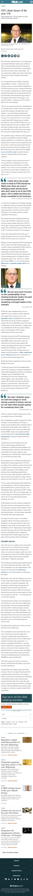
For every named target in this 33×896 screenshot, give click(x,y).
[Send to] (15, 56)
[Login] (31, 1)
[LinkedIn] (8, 56)
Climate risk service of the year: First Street (11, 811)
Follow (16, 711)
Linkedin (9, 879)
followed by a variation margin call (13, 263)
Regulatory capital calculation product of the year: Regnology (10, 742)
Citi (16, 722)
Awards (3, 6)
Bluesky (18, 879)
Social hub (24, 879)
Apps (21, 879)
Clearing (21, 722)
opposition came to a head (9, 318)
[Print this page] (18, 56)
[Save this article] (12, 56)
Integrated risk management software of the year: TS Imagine (11, 832)
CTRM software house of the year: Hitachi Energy (11, 790)
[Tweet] (2, 56)
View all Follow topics (6, 879)
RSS (27, 879)
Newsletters (15, 879)
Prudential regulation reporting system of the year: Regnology (11, 764)
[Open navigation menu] (1, 2)
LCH (13, 722)
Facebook (12, 879)
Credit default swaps (6, 724)
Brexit (14, 724)
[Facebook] (5, 56)
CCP (26, 722)
